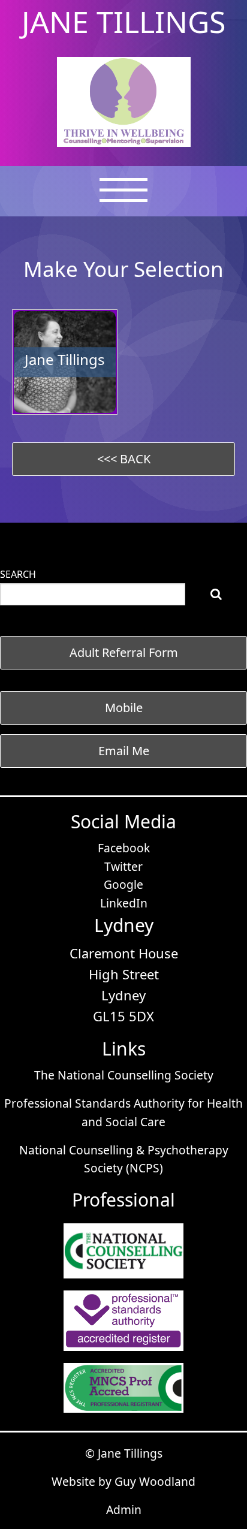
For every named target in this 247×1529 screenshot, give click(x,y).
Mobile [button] (124, 707)
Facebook (124, 848)
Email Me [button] (123, 751)
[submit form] (216, 594)
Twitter (123, 866)
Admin (123, 1509)
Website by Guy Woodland (123, 1481)
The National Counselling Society (123, 1075)
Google (123, 884)
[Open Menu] (123, 197)
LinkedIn (123, 903)
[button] (123, 459)
